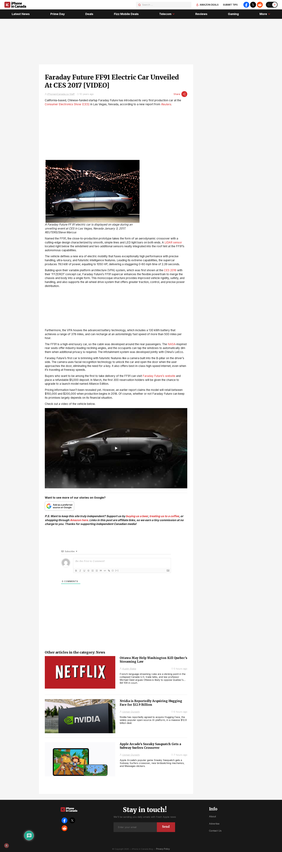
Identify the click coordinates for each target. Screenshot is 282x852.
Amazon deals (209, 4)
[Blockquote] (101, 570)
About (212, 816)
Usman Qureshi (131, 711)
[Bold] (76, 570)
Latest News (21, 14)
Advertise (214, 823)
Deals (89, 14)
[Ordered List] (92, 570)
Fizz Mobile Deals (126, 14)
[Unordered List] (97, 570)
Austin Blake (129, 668)
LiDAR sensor (173, 242)
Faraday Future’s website (159, 376)
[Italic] (80, 570)
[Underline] (84, 570)
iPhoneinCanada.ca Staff (61, 94)
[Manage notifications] (6, 845)
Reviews (201, 14)
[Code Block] (105, 570)
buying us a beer (137, 516)
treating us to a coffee (164, 516)
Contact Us (215, 830)
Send (166, 826)
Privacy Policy (163, 849)
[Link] (109, 570)
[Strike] (88, 570)
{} (113, 570)
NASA (171, 344)
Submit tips (230, 4)
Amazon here (79, 520)
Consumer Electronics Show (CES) (67, 104)
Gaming (233, 14)
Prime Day (57, 14)
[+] (117, 570)
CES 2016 (170, 270)
